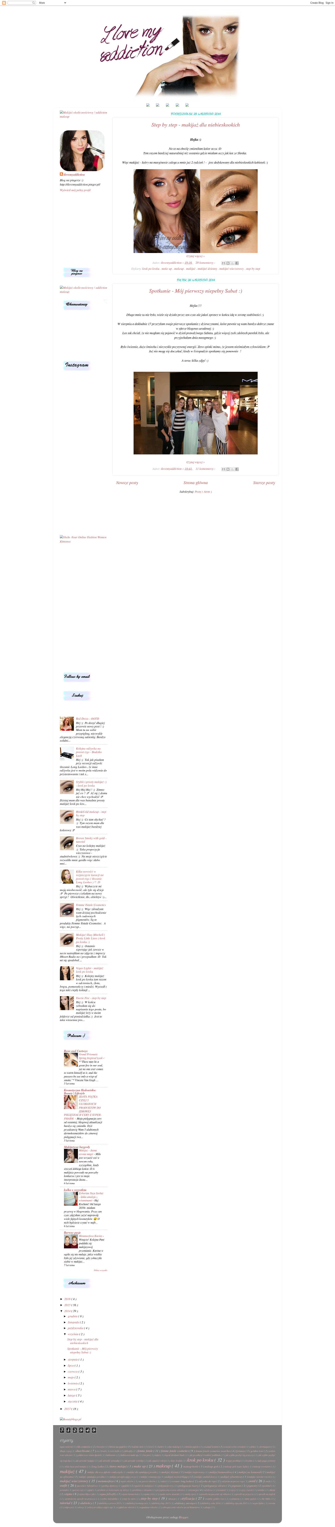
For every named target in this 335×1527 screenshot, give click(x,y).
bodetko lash (138, 1446)
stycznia (73, 1401)
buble (160, 1446)
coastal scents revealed (235, 1446)
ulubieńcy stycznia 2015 (236, 1503)
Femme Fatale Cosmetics (91, 905)
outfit (64, 1485)
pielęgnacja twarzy (189, 1485)
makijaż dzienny (208, 268)
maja (71, 1377)
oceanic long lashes (182, 1481)
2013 (67, 1409)
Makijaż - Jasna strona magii (88, 1152)
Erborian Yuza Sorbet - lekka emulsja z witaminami (91, 1196)
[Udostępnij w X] (232, 263)
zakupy (207, 1507)
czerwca (73, 1371)
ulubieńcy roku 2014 (211, 1503)
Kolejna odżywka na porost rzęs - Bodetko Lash (89, 751)
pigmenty (252, 1485)
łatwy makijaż (119, 1466)
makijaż (191, 268)
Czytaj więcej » (195, 256)
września (73, 1334)
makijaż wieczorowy (231, 268)
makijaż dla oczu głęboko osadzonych (105, 1472)
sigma (69, 1494)
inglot (157, 1455)
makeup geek (212, 1466)
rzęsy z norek (246, 1489)
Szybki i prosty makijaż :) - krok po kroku (91, 783)
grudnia (73, 1316)
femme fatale (145, 1451)
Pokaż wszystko (100, 1270)
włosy (81, 1507)
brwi (151, 1446)
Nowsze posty (127, 482)
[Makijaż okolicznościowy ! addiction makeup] (83, 116)
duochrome (83, 1451)
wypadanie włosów (149, 1507)
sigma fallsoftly (108, 1494)
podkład (267, 1485)
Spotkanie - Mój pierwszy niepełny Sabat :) (195, 290)
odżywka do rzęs (207, 1481)
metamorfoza (106, 1481)
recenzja (194, 1490)
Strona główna (196, 482)
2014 (67, 1311)
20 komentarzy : (206, 262)
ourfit (268, 1481)
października (76, 1328)
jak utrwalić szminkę (134, 1460)
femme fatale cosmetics (175, 1451)
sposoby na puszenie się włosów (215, 1494)
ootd (252, 1480)
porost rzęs (78, 1489)
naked (164, 1481)
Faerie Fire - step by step (91, 998)
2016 (67, 1299)
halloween (111, 1455)
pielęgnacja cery (166, 1485)
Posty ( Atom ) (203, 491)
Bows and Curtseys (76, 1051)
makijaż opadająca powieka (92, 1476)
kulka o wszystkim (75, 1190)
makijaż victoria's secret (259, 1476)
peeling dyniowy (110, 1485)
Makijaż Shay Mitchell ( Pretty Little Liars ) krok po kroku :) (90, 938)
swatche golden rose (215, 1498)
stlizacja (172, 1498)
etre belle (115, 1450)
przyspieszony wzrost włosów (170, 1489)
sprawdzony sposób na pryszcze (80, 1498)
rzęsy (233, 1489)
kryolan (249, 1460)
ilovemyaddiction (74, 174)
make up (167, 268)
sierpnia (73, 1359)
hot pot (146, 1455)
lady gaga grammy (266, 1460)
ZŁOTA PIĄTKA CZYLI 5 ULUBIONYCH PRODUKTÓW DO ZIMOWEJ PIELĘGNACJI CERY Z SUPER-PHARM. (83, 1107)
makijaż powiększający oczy (123, 1476)
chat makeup (174, 1446)
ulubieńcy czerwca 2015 (110, 1503)
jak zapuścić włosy (157, 1460)
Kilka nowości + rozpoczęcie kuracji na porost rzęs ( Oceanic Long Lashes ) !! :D (90, 876)
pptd (90, 1489)
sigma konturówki (130, 1494)
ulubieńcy (86, 1503)
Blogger (183, 1517)
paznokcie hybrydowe (87, 1485)
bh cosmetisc (84, 1446)
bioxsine (101, 1446)
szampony (235, 1498)
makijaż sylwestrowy (232, 1476)
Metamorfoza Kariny (91, 1236)
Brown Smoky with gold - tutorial (91, 839)
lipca (71, 1365)
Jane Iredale (177, 1460)
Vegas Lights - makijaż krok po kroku (89, 969)
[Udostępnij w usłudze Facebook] (237, 263)
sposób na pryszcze (244, 1494)
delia (252, 1446)
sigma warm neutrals (169, 1494)
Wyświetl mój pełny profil (75, 190)
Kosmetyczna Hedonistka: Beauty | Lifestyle (80, 1091)
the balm (266, 1498)
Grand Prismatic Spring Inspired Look (91, 1056)
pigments (237, 1485)
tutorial (65, 1502)
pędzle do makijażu (144, 1485)
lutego (72, 1395)
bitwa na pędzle (118, 1446)
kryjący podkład (233, 1460)
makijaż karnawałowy (221, 1472)
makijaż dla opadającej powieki (142, 1472)
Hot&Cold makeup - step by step (91, 813)
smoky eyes (190, 1494)
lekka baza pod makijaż (76, 1466)
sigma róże (149, 1494)
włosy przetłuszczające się (100, 1507)
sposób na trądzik (267, 1494)
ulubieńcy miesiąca (185, 1503)
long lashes (98, 1466)
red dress (208, 1489)
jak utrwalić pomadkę (109, 1460)
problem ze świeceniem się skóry (113, 1489)
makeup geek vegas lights (236, 1466)
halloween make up (130, 1455)
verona (272, 1503)
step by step (253, 268)
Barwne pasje (72, 1232)
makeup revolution (262, 1466)
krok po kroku (151, 268)
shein (272, 1490)
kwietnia (73, 1383)
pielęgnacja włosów (215, 1485)
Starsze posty (264, 482)
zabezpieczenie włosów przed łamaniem (180, 1507)
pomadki (64, 1489)
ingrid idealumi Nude (175, 1455)
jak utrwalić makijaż (85, 1460)
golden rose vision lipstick (89, 1455)
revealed (221, 1489)
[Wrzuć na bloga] (228, 263)
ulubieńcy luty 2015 (161, 1503)
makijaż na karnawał (250, 1472)
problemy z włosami (142, 1489)
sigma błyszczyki (87, 1494)
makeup (179, 268)
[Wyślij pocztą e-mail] (223, 263)
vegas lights (258, 1503)
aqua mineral (66, 1446)
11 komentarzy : (206, 469)
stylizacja (188, 1498)
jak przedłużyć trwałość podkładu (205, 1455)
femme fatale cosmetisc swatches (213, 1451)
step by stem (129, 1498)
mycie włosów (127, 1481)
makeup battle (191, 1466)
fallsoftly (128, 1450)
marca (72, 1389)
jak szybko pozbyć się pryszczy (239, 1455)
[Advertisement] (83, 607)
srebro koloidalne (109, 1498)
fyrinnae (241, 1451)
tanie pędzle (251, 1498)
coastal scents (211, 1446)
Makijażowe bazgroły (77, 1147)
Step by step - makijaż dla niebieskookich (195, 124)
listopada (74, 1322)
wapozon (68, 1507)
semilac (261, 1489)
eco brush (101, 1450)
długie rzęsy (66, 1450)
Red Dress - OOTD (87, 718)
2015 (67, 1305)
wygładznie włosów (126, 1507)
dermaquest (265, 1446)
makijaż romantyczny (150, 1476)
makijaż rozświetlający (177, 1476)
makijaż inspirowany (195, 1472)
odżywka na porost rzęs (233, 1481)
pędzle (126, 1485)
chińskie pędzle (192, 1446)
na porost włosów (147, 1481)
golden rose (257, 1451)
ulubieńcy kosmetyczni (136, 1503)
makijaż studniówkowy (205, 1476)
